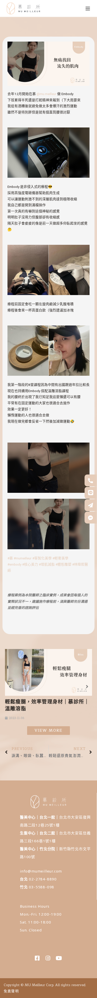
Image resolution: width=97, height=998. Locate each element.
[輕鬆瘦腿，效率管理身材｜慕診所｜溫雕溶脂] (48, 672)
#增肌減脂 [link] (47, 564)
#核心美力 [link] (30, 564)
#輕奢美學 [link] (60, 558)
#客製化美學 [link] (42, 558)
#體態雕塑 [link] (63, 564)
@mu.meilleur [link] (46, 94)
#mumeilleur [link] (23, 558)
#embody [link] (14, 564)
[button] (10, 686)
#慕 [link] (10, 558)
